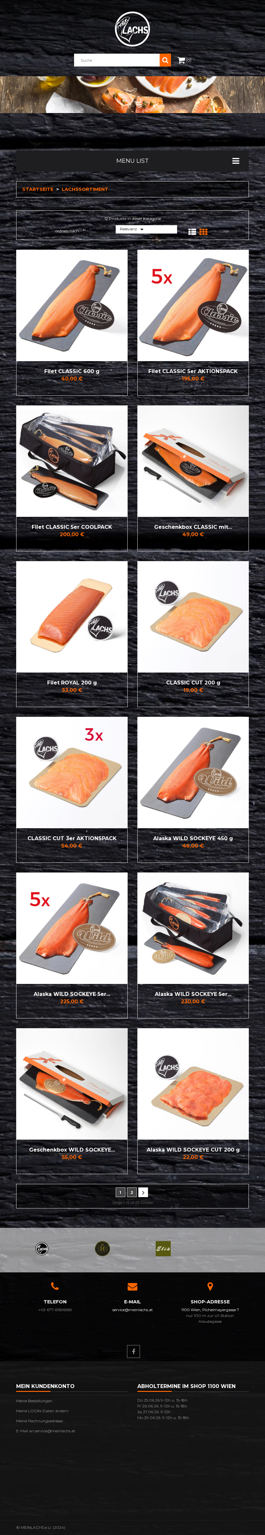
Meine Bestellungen (34, 1400)
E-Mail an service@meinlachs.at (45, 1430)
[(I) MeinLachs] (41, 1248)
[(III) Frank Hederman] (102, 1248)
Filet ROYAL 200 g (72, 683)
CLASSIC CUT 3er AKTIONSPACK (72, 838)
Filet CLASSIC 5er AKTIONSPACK (193, 371)
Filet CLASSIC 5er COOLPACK (72, 527)
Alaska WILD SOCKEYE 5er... (72, 994)
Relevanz (133, 229)
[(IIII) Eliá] (163, 1248)
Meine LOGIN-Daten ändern (42, 1410)
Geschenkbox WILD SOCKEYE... (72, 1150)
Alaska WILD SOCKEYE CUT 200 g (193, 1150)
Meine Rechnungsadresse (39, 1420)
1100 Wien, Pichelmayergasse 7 (210, 1309)
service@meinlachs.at (132, 1309)
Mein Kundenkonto (45, 1386)
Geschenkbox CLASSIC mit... (193, 527)
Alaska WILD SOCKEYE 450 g (193, 838)
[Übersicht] (22, 305)
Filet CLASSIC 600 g (72, 371)
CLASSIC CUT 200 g (193, 683)
